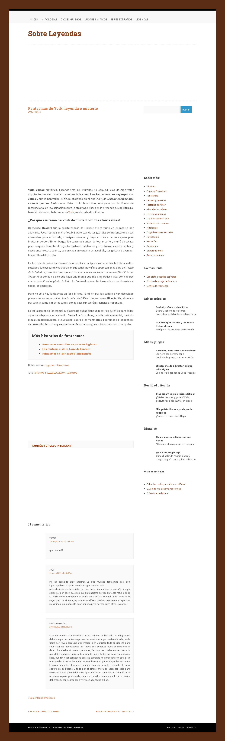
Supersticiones (155, 250)
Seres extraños (121, 19)
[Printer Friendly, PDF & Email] (38, 382)
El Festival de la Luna (157, 493)
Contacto (191, 727)
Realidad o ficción (157, 385)
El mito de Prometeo (157, 285)
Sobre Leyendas (54, 33)
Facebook (179, 19)
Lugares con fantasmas (65, 373)
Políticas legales (175, 727)
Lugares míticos (96, 19)
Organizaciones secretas (160, 232)
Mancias (150, 428)
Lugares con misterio (158, 218)
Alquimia (151, 186)
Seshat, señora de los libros (172, 307)
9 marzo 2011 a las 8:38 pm (61, 573)
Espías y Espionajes (157, 191)
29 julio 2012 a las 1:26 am (60, 626)
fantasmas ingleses (43, 373)
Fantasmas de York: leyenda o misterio (63, 108)
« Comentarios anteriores (41, 697)
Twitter (186, 19)
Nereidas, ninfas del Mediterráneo (176, 350)
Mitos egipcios (155, 298)
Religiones (152, 246)
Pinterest (193, 19)
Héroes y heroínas (156, 200)
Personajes (153, 236)
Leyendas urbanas (156, 214)
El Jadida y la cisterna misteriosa (164, 488)
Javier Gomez (34, 112)
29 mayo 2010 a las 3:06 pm (61, 541)
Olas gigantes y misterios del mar (175, 393)
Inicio (34, 19)
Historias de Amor (156, 204)
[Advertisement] (112, 72)
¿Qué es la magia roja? (169, 452)
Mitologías (49, 19)
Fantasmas (152, 195)
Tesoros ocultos (155, 255)
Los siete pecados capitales (161, 276)
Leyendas (142, 19)
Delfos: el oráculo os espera (44, 711)
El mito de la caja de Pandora (162, 281)
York (71, 212)
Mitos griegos (154, 342)
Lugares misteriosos (57, 365)
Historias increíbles (157, 209)
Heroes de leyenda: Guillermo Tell (114, 711)
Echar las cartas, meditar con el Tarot (166, 484)
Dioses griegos (71, 19)
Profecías (152, 241)
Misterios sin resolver (158, 223)
